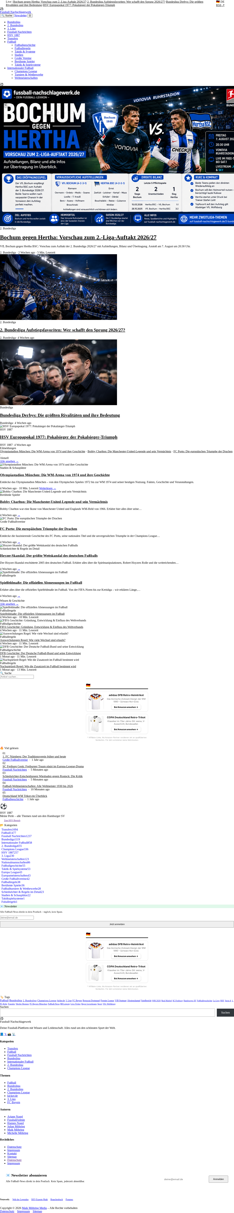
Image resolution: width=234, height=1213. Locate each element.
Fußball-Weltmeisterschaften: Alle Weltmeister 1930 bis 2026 (38, 786)
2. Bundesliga (15, 25)
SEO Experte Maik (39, 1199)
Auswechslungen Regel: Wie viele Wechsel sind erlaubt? (32, 640)
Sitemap (12, 1156)
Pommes (69, 1199)
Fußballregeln (23, 48)
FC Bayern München (38, 1004)
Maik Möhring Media (34, 1208)
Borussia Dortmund (91, 1000)
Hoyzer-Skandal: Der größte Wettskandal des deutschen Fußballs (49, 556)
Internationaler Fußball (20, 68)
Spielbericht (146, 1000)
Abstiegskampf (133, 1000)
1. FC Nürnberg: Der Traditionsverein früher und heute (34, 756)
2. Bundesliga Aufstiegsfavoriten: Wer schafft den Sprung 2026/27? (126, 1)
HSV (222, 1000)
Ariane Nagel (15, 1116)
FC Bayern (77, 1000)
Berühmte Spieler (25, 61)
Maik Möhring (15, 1129)
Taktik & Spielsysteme (28, 64)
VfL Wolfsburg (109, 1004)
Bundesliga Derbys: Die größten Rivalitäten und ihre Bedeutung (60, 415)
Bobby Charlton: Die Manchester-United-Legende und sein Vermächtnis (129, 451)
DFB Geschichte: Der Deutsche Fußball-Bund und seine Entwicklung (40, 653)
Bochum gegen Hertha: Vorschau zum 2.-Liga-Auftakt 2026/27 (49, 1)
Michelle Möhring (17, 1133)
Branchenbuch (56, 1199)
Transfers (12, 38)
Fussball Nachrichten (19, 31)
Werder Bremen (22, 1004)
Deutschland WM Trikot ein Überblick (25, 795)
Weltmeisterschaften (26, 77)
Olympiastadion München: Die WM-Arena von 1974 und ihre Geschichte (42, 451)
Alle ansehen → (9, 461)
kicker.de (61, 1000)
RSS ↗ (220, 5)
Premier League (107, 1000)
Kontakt (12, 1153)
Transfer (11, 1004)
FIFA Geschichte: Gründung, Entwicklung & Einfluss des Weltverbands (41, 626)
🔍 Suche (6, 15)
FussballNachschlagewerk (15, 10)
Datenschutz (14, 1146)
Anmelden (218, 1179)
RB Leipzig (65, 1004)
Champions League (26, 71)
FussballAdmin (16, 1119)
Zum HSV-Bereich (12, 820)
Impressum (13, 1150)
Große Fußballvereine (15, 759)
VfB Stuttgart (121, 1000)
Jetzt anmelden (117, 924)
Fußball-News (54, 1004)
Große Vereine (23, 58)
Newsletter (20, 15)
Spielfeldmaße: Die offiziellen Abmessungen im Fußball (41, 583)
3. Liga (11, 28)
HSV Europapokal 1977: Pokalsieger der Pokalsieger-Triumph (79, 5)
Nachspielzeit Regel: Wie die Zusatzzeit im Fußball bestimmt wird (38, 666)
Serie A (228, 1000)
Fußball (11, 41)
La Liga (216, 1000)
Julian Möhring (16, 1126)
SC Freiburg (178, 1000)
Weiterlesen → (47, 488)
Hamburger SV (190, 1000)
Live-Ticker (76, 1004)
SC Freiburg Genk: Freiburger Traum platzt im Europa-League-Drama (43, 766)
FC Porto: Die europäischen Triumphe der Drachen (203, 451)
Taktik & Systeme (25, 51)
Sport (99, 1004)
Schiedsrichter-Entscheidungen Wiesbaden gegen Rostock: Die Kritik (43, 776)
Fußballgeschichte (25, 45)
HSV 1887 (13, 35)
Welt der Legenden (20, 1199)
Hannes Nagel (15, 1123)
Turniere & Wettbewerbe (29, 74)
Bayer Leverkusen (89, 1004)
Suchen (4, 1006)
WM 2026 (156, 1000)
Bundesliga (13, 22)
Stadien (19, 54)
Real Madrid (166, 1000)
